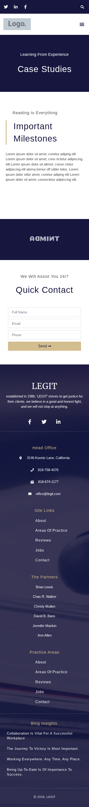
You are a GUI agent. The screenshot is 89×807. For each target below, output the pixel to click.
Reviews (43, 540)
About (40, 521)
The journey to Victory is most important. (43, 748)
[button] (82, 6)
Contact (42, 560)
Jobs (39, 550)
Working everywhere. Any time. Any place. (44, 759)
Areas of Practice (51, 530)
